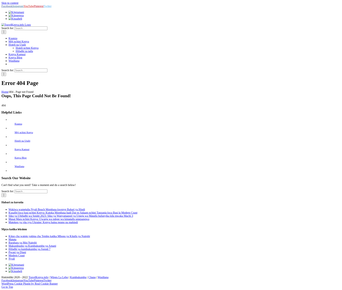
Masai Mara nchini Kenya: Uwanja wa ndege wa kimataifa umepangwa (49, 219)
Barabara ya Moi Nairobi (23, 242)
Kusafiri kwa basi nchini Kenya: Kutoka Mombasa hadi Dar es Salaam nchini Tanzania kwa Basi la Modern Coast (73, 212)
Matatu (12, 239)
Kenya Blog (21, 158)
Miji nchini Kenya (24, 132)
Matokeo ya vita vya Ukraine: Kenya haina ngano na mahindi (43, 222)
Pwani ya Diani (17, 252)
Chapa (92, 277)
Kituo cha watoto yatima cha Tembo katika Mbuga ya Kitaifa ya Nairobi (49, 236)
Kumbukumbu (78, 277)
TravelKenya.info (38, 277)
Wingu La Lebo (59, 277)
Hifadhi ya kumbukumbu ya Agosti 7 (29, 249)
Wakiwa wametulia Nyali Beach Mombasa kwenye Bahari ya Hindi (47, 209)
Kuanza (18, 124)
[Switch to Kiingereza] (16, 15)
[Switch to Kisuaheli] (15, 271)
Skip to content (9, 2)
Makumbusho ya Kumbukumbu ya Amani (32, 245)
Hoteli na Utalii (22, 141)
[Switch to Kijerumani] (16, 12)
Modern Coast (17, 255)
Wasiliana (19, 166)
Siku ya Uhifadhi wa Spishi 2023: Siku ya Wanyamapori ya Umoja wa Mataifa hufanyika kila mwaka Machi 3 (71, 215)
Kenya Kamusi (22, 149)
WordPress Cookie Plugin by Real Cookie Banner (29, 283)
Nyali (12, 258)
